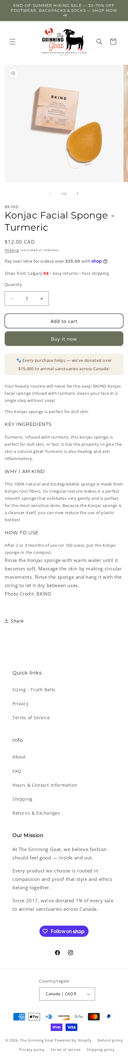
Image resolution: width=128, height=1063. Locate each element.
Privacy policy (32, 1049)
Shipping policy (101, 1049)
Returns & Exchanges (36, 813)
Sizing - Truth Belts (34, 690)
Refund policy (110, 1040)
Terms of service (65, 1049)
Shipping (12, 250)
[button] (12, 41)
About (19, 757)
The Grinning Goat (36, 1040)
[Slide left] (50, 193)
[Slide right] (78, 193)
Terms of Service (31, 717)
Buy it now (64, 339)
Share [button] (17, 621)
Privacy (20, 703)
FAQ (16, 771)
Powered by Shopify (73, 1040)
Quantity (13, 284)
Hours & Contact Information (44, 785)
